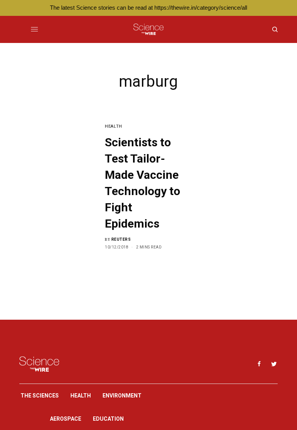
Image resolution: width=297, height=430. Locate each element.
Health (113, 126)
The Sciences (39, 395)
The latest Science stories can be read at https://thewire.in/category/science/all (148, 7)
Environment (122, 395)
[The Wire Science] (148, 29)
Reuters (121, 239)
